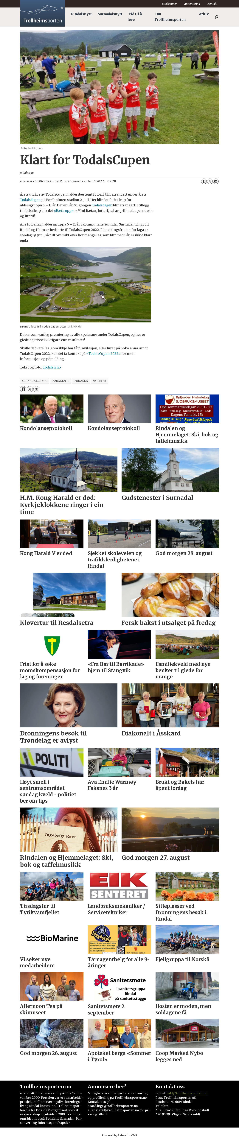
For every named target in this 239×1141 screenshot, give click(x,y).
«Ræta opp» (64, 211)
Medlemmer (169, 3)
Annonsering (192, 3)
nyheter (99, 381)
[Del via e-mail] (216, 181)
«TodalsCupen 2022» (103, 354)
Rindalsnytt (81, 14)
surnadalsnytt (34, 381)
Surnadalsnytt (110, 14)
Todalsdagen (30, 200)
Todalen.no (52, 367)
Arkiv (204, 14)
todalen (81, 381)
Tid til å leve (135, 17)
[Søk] (216, 17)
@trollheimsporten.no (190, 1093)
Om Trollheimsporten (170, 17)
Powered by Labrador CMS (119, 1135)
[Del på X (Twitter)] (210, 181)
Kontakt (212, 3)
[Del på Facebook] (204, 181)
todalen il (60, 381)
